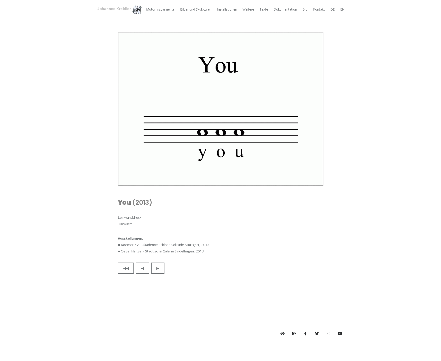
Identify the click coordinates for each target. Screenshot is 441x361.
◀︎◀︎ (126, 268)
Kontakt (319, 9)
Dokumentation (285, 9)
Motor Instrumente (160, 9)
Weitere (248, 9)
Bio (305, 9)
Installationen (227, 9)
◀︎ (142, 268)
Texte (264, 9)
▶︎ (157, 268)
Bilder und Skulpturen (196, 9)
